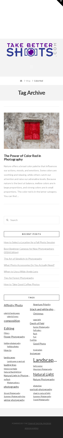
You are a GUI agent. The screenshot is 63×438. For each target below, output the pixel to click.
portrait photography (41, 389)
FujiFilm (33, 340)
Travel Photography (41, 400)
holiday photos (13, 346)
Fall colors (37, 330)
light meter (38, 366)
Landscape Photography (46, 360)
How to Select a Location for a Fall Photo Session (29, 242)
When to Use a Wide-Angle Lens (21, 271)
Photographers (13, 382)
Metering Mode (10, 369)
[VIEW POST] (31, 131)
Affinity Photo (13, 305)
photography (11, 386)
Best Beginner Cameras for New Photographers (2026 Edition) (29, 250)
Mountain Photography (42, 369)
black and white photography (43, 309)
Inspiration (37, 350)
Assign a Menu (31, 428)
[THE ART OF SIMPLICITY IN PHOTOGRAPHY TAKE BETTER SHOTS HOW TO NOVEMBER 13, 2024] (0, 19)
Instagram (35, 353)
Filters (6, 333)
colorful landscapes (12, 313)
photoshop (37, 386)
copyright (37, 319)
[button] (31, 67)
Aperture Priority (42, 304)
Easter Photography (41, 327)
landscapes (9, 357)
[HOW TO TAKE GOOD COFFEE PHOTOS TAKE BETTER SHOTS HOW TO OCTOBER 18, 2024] (1, 19)
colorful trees (12, 316)
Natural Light (43, 374)
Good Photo (39, 343)
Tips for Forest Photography (19, 277)
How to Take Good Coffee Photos (22, 284)
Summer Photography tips (14, 396)
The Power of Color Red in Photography (22, 157)
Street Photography (12, 393)
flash (35, 334)
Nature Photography (44, 379)
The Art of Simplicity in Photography (23, 258)
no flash (7, 379)
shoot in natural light (41, 393)
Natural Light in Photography (17, 375)
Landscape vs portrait (16, 361)
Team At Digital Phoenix (39, 423)
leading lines (10, 365)
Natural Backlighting (12, 372)
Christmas (38, 313)
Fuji (34, 337)
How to (7, 350)
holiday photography (12, 343)
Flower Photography (14, 336)
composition (12, 321)
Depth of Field (37, 323)
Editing (9, 328)
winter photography (14, 400)
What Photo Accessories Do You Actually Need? (29, 265)
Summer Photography (42, 396)
